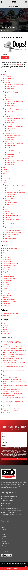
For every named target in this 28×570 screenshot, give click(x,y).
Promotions (8, 76)
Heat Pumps (8, 221)
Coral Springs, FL (9, 99)
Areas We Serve (7, 81)
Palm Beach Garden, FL (10, 133)
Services (5, 182)
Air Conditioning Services (9, 253)
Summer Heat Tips (9, 78)
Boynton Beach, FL (9, 91)
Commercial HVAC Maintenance (10, 263)
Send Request (13, 459)
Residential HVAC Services (11, 234)
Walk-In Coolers (11, 204)
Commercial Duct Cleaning (13, 190)
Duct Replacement (9, 213)
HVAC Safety (6, 284)
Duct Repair (8, 211)
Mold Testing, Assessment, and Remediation (15, 226)
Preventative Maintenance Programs (13, 232)
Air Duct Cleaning (7, 255)
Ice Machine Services (10, 224)
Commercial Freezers (12, 202)
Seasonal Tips (6, 303)
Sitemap (5, 241)
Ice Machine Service (8, 291)
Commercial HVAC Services (11, 184)
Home (4, 176)
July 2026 (5, 325)
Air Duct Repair (6, 257)
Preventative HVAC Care (9, 299)
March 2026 (6, 333)
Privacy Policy (6, 178)
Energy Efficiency (7, 272)
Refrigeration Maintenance (9, 301)
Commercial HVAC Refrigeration (14, 93)
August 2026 (6, 323)
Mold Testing (6, 297)
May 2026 (5, 329)
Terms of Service (14, 448)
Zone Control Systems (10, 238)
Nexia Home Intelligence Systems (13, 230)
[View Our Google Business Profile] (2, 555)
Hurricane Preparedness (9, 278)
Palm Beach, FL (8, 141)
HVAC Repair (6, 282)
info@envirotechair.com (8, 505)
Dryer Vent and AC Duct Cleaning (13, 207)
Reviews (5, 180)
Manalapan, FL (8, 125)
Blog (4, 167)
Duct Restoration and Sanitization (13, 215)
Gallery (4, 174)
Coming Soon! (6, 412)
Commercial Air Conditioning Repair (15, 188)
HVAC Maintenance (7, 280)
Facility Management (8, 274)
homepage (18, 64)
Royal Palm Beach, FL (10, 150)
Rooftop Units (10, 196)
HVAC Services (6, 286)
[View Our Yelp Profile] (7, 555)
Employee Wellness (8, 269)
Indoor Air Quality (11, 86)
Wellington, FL (8, 158)
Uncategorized (6, 305)
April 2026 (5, 331)
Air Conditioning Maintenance (10, 248)
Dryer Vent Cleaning (9, 209)
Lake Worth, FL (8, 108)
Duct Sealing (8, 217)
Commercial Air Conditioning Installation (16, 186)
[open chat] (25, 567)
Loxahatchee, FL (9, 116)
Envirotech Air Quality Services (10, 313)
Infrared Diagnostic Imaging (13, 227)
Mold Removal (10, 88)
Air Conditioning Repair (8, 250)
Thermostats (8, 236)
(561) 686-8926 (14, 6)
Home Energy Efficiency (8, 276)
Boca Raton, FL (8, 82)
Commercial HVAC (7, 261)
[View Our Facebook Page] (5, 555)
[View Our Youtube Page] (10, 555)
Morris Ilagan (6, 315)
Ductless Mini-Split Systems (12, 219)
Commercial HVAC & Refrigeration (15, 84)
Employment (6, 171)
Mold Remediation (7, 295)
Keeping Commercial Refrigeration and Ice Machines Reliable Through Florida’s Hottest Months (13, 342)
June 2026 (5, 327)
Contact (5, 169)
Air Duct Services (7, 259)
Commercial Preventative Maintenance (16, 192)
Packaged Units (11, 194)
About (4, 74)
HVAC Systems (6, 288)
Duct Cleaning (6, 267)
